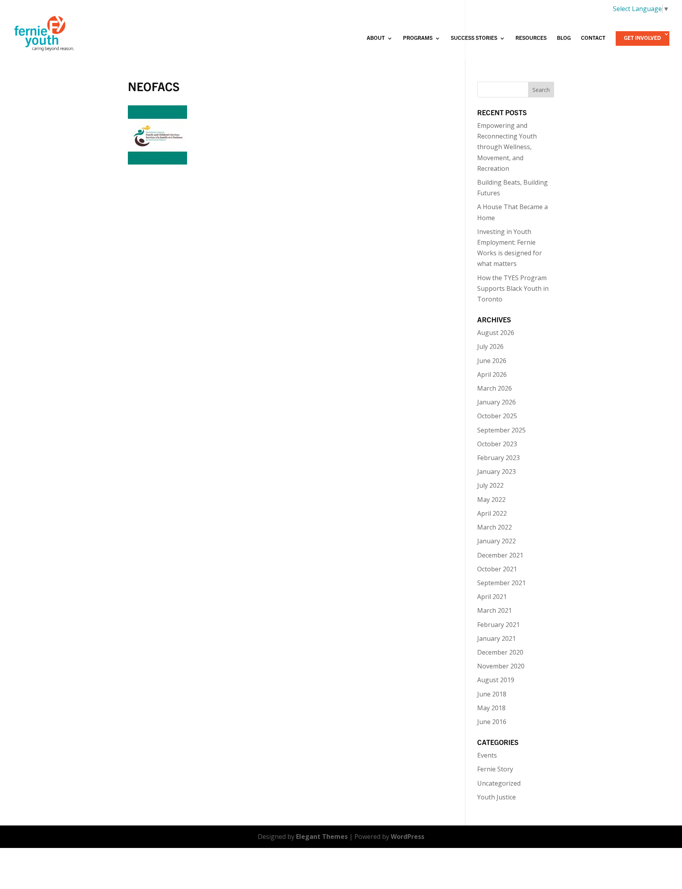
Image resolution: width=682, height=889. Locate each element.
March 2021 (494, 610)
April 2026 (492, 374)
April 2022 (492, 513)
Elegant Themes (322, 836)
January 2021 (496, 638)
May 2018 (491, 708)
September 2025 (501, 430)
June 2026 (491, 360)
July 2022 (490, 485)
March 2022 (494, 527)
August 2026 (495, 332)
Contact (593, 38)
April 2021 (492, 596)
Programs (418, 38)
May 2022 (491, 499)
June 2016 (491, 721)
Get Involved (642, 38)
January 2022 (496, 541)
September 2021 (501, 582)
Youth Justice (496, 797)
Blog (564, 38)
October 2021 (497, 569)
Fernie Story (495, 769)
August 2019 (495, 680)
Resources (531, 38)
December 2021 (500, 555)
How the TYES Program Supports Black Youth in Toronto (513, 288)
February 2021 (498, 624)
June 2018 (491, 694)
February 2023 (498, 457)
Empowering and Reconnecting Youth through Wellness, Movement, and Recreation (507, 147)
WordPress (407, 836)
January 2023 (496, 471)
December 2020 (500, 652)
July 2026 (490, 346)
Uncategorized (499, 783)
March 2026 (494, 388)
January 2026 (496, 402)
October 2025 (497, 416)
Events (487, 755)
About (376, 38)
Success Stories (474, 38)
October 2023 (497, 444)
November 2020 (501, 666)
